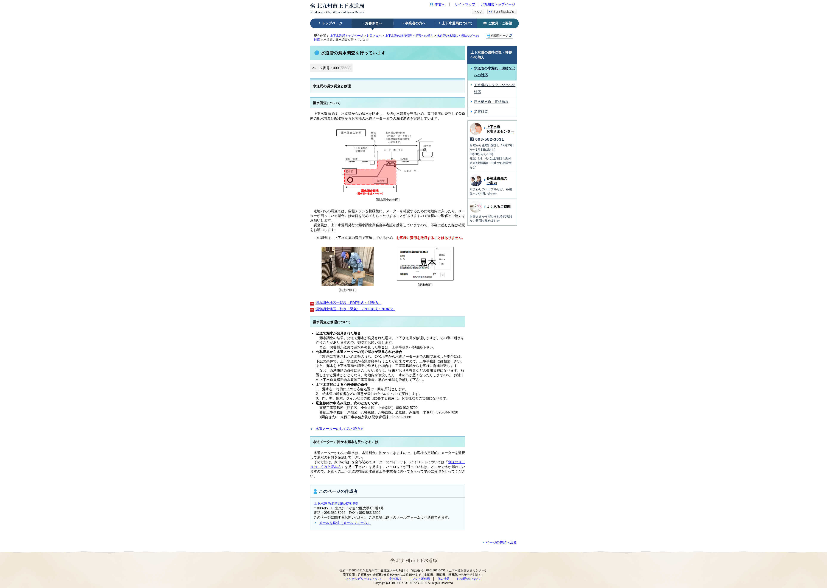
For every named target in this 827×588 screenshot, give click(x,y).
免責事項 (395, 578)
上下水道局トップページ (346, 35)
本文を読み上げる (503, 11)
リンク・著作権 (419, 578)
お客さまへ (374, 35)
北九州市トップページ (498, 4)
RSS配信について (469, 578)
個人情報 (444, 578)
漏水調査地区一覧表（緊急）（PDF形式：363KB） (355, 309)
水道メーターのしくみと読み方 (340, 428)
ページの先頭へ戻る (501, 542)
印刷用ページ (499, 35)
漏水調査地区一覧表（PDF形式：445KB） (348, 303)
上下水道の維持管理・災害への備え (409, 35)
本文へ (440, 4)
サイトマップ (465, 4)
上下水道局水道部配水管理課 (336, 503)
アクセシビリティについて (364, 578)
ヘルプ (478, 11)
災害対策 (481, 112)
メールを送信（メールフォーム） (345, 523)
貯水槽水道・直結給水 (491, 102)
